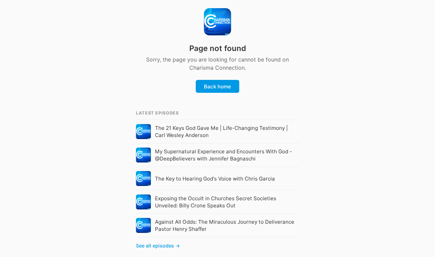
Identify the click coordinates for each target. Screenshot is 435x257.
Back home (217, 86)
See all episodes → (158, 246)
